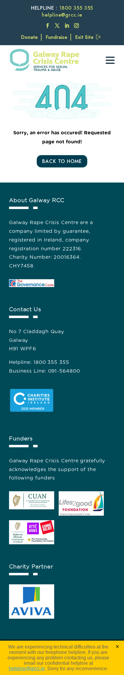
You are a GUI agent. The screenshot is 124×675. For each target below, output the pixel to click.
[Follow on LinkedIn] (67, 25)
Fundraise (56, 37)
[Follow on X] (57, 25)
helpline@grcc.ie (62, 14)
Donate (29, 37)
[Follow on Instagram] (76, 25)
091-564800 (64, 370)
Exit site (84, 37)
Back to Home (62, 161)
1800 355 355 (76, 8)
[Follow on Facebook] (47, 25)
